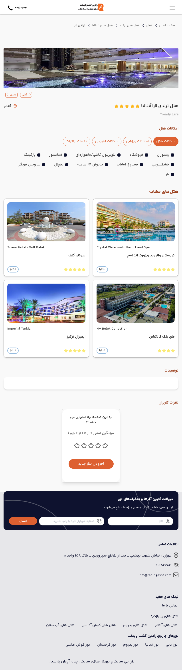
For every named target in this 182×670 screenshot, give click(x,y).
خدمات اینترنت (76, 141)
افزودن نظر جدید (91, 464)
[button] (23, 521)
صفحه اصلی (167, 25)
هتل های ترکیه (129, 25)
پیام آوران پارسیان (62, 661)
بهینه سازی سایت (95, 661)
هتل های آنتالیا (102, 25)
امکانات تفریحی (107, 141)
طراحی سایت (124, 661)
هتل (149, 25)
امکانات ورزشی (137, 141)
